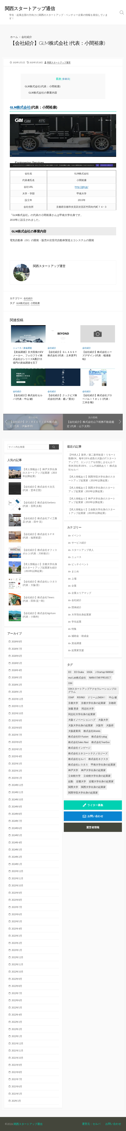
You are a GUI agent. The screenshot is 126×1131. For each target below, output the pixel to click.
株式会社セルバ (76, 759)
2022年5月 (16, 1007)
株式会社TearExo (100, 742)
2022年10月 (17, 971)
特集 (74, 628)
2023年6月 (16, 914)
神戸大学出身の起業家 (93, 770)
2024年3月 (16, 849)
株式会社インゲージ (79, 747)
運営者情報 (92, 827)
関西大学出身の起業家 (93, 787)
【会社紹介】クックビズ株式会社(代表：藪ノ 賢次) (62, 397)
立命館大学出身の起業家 (97, 775)
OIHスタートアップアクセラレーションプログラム (92, 690)
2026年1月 (16, 691)
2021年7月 (16, 1079)
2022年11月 (17, 964)
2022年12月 (17, 957)
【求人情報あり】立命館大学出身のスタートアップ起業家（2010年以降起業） (91, 511)
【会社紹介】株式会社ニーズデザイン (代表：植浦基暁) (97, 355)
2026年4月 (16, 670)
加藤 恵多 (73, 708)
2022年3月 (16, 1021)
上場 (74, 578)
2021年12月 (17, 1043)
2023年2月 (16, 943)
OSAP (71, 697)
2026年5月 (16, 663)
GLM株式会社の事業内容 (43, 92)
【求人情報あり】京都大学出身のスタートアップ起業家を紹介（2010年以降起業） (40, 568)
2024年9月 (16, 806)
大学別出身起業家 (81, 614)
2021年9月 (16, 1064)
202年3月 (16, 1100)
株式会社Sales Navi (78, 742)
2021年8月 (16, 1072)
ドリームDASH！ (97, 697)
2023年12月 (17, 871)
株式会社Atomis (92, 731)
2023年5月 (16, 921)
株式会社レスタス (78, 764)
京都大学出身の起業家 (93, 703)
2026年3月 (16, 677)
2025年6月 (16, 742)
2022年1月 (16, 1036)
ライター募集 (95, 805)
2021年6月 (16, 1086)
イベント (76, 535)
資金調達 (27, 348)
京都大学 (73, 703)
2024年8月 (16, 813)
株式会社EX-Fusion (78, 736)
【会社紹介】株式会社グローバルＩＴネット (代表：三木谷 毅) (97, 399)
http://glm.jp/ (81, 186)
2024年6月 (16, 828)
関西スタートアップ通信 (28, 1123)
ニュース (17, 348)
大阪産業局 (74, 731)
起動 (70, 781)
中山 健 (113, 697)
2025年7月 (16, 734)
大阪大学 (103, 719)
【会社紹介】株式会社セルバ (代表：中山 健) (27, 397)
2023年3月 (16, 935)
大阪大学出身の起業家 (80, 725)
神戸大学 (73, 770)
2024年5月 (16, 835)
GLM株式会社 (20, 107)
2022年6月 (16, 1000)
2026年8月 (16, 641)
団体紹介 (76, 607)
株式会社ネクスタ (98, 759)
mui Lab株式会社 (77, 677)
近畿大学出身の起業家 (101, 781)
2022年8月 (16, 986)
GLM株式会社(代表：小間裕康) (42, 86)
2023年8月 (16, 899)
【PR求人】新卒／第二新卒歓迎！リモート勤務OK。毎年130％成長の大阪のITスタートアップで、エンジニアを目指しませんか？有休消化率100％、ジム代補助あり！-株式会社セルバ (92, 462)
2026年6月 (16, 655)
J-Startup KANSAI (104, 672)
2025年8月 (16, 727)
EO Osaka (79, 672)
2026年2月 (16, 684)
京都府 (112, 703)
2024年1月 (16, 864)
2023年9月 (16, 892)
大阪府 (110, 725)
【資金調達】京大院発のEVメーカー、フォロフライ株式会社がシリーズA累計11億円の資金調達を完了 (28, 357)
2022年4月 (16, 1014)
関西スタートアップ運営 (59, 62)
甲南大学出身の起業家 (103, 764)
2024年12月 (17, 785)
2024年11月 (17, 792)
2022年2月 (16, 1029)
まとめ (75, 571)
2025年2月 (16, 770)
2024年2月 (16, 856)
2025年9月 (16, 720)
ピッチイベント (80, 564)
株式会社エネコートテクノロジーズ (88, 753)
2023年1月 (16, 950)
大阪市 (99, 725)
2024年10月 (17, 799)
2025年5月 (16, 749)
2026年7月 (16, 648)
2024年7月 (16, 820)
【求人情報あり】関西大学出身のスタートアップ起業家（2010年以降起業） (91, 489)
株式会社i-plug (99, 736)
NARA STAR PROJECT (100, 677)
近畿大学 (81, 781)
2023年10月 (17, 885)
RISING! (81, 697)
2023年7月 (16, 907)
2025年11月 (17, 706)
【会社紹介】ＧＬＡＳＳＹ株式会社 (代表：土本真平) (62, 353)
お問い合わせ (95, 816)
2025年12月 (17, 699)
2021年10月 (17, 1057)
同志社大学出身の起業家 (81, 714)
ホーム (14, 36)
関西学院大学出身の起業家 (83, 792)
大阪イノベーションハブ (81, 719)
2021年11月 (17, 1050)
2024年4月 (16, 842)
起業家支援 (78, 650)
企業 (74, 585)
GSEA (89, 672)
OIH (70, 683)
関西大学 (73, 787)
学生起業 (76, 621)
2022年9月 (16, 978)
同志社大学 (88, 708)
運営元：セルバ (91, 1123)
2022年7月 (16, 993)
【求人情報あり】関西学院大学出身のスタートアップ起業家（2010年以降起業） (91, 478)
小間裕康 (35, 303)
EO (69, 672)
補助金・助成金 (80, 635)
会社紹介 (26, 36)
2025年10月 (17, 713)
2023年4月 (16, 928)
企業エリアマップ (81, 592)
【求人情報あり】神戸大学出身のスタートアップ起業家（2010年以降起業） (91, 500)
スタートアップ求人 (83, 549)
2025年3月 (16, 763)
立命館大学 (74, 775)
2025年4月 (16, 756)
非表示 (66, 78)
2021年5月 (16, 1093)
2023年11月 (17, 878)
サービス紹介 (79, 542)
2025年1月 (16, 777)
